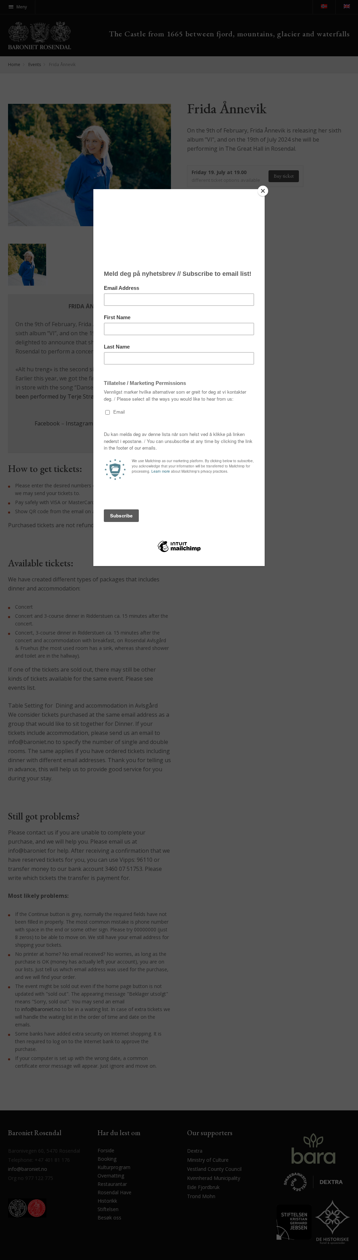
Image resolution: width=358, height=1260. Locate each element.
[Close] (263, 191)
